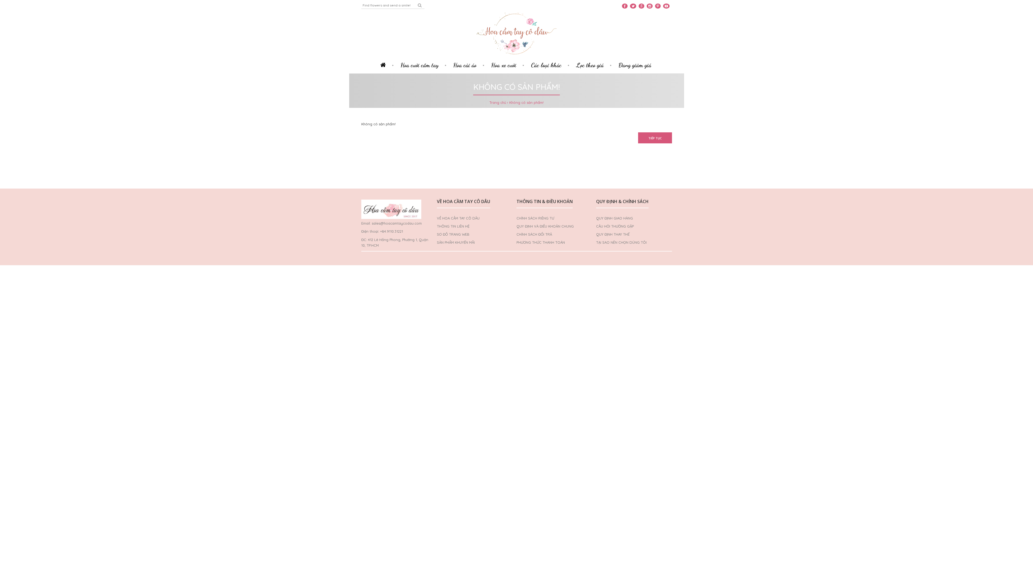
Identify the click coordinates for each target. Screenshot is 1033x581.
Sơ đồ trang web (453, 234)
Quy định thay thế (612, 234)
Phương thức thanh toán (540, 242)
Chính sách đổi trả (534, 234)
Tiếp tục (655, 138)
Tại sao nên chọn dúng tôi (621, 242)
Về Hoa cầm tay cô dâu (458, 218)
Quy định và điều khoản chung (545, 226)
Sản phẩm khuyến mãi (456, 242)
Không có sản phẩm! (526, 102)
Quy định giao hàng (614, 218)
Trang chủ (497, 102)
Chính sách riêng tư (535, 218)
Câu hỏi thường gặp (615, 226)
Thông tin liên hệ (453, 226)
